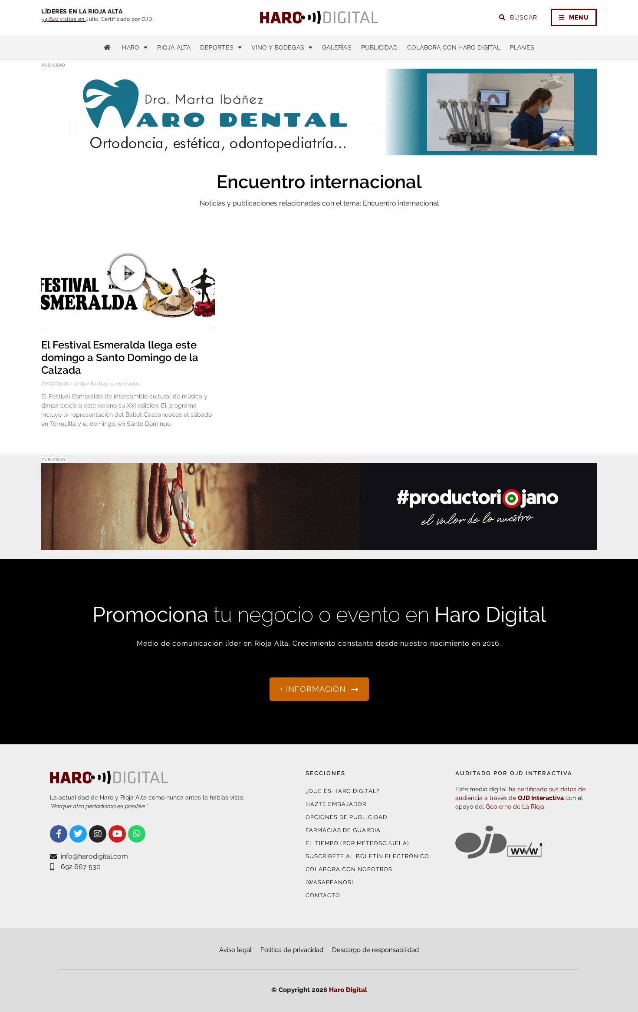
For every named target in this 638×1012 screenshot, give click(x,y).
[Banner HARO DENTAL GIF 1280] (319, 150)
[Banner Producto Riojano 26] (319, 545)
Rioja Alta (174, 47)
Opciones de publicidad (346, 817)
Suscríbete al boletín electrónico (367, 856)
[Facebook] (58, 834)
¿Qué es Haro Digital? (343, 791)
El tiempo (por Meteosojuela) (357, 843)
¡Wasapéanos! (329, 882)
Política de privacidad (291, 950)
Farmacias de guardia (343, 830)
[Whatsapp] (136, 834)
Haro (130, 47)
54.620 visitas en (63, 19)
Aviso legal (235, 950)
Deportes (216, 47)
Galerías (337, 47)
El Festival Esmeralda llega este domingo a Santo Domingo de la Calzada (119, 357)
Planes (522, 47)
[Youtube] (117, 834)
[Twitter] (78, 834)
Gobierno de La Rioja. (516, 806)
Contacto (323, 895)
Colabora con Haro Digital (453, 47)
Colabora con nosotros (349, 869)
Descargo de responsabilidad (375, 950)
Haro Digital (348, 990)
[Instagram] (97, 834)
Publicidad (379, 47)
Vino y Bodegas (277, 47)
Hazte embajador (336, 804)
